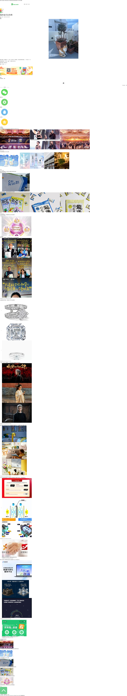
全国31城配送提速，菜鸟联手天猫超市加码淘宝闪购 (8, 171)
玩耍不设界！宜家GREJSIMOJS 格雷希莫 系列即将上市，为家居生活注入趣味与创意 (13, 425)
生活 (8, 0)
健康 (15, 0)
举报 (0, 77)
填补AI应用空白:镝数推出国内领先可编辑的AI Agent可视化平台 (9, 559)
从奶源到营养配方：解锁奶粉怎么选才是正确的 (7, 214)
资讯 (2, 0)
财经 (13, 0)
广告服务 (4, 694)
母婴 (10, 0)
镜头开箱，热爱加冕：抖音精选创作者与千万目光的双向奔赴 (9, 237)
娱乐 (4, 0)
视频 (12, 0)
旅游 (7, 0)
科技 (19, 0)
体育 (5, 0)
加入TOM (7, 694)
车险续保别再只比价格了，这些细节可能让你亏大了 (10, 636)
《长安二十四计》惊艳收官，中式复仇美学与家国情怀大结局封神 (10, 362)
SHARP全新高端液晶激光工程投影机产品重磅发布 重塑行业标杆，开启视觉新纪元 (12, 477)
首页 (0, 0)
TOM (1, 298)
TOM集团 (1, 694)
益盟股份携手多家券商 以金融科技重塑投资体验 (9, 557)
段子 (26, 4)
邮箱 (21, 0)
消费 (16, 0)
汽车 (18, 0)
